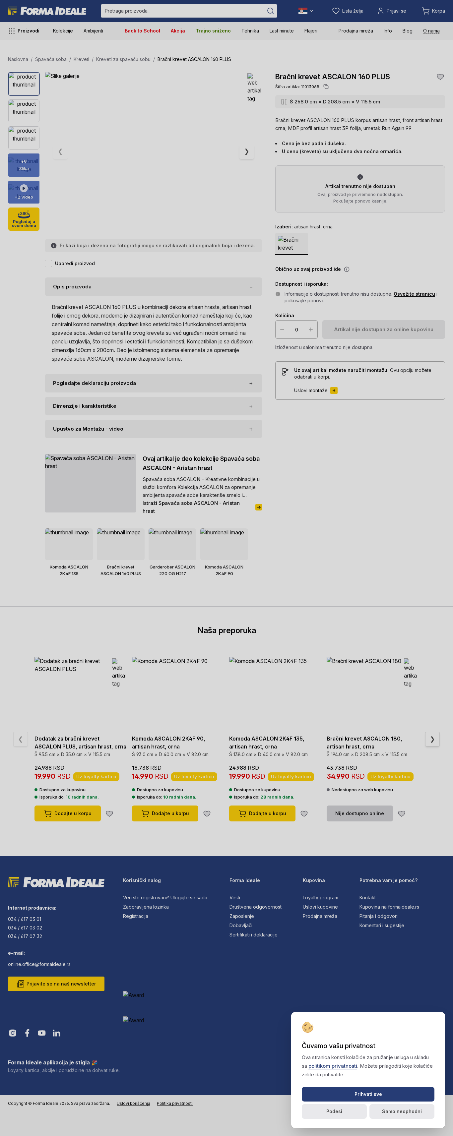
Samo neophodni (402, 1111)
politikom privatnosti (332, 1066)
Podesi (334, 1111)
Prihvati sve (368, 1094)
